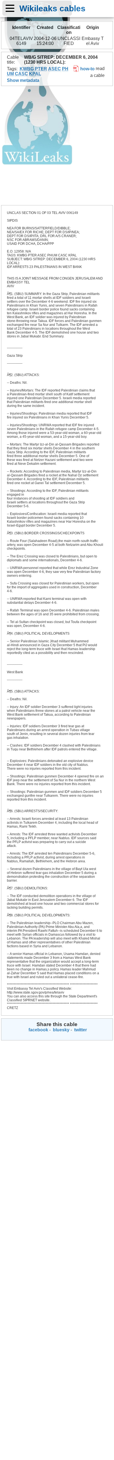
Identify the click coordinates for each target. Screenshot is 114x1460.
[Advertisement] (57, 145)
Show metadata (23, 80)
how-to (87, 68)
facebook (37, 1029)
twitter (80, 1029)
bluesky (60, 1029)
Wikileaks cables (52, 8)
